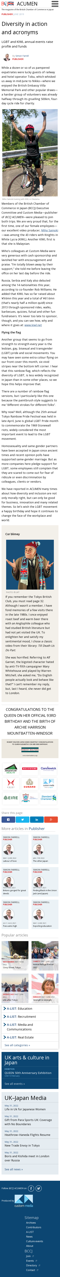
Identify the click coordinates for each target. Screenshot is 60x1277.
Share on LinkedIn (37, 820)
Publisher (7, 14)
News (29, 1236)
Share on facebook (8, 820)
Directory (31, 1265)
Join (28, 1256)
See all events (14, 1084)
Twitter (39, 1188)
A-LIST (30, 1232)
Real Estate (20, 1037)
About (29, 1246)
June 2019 (18, 14)
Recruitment (21, 1016)
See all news (13, 1169)
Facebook (31, 1188)
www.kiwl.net (33, 325)
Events (30, 1260)
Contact (30, 1270)
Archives (31, 1222)
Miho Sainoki (49, 230)
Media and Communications (20, 1027)
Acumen (27, 3)
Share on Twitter (22, 820)
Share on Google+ (51, 820)
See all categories (16, 1045)
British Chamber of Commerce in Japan (8, 4)
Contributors (33, 1227)
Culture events (34, 1241)
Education (19, 1008)
